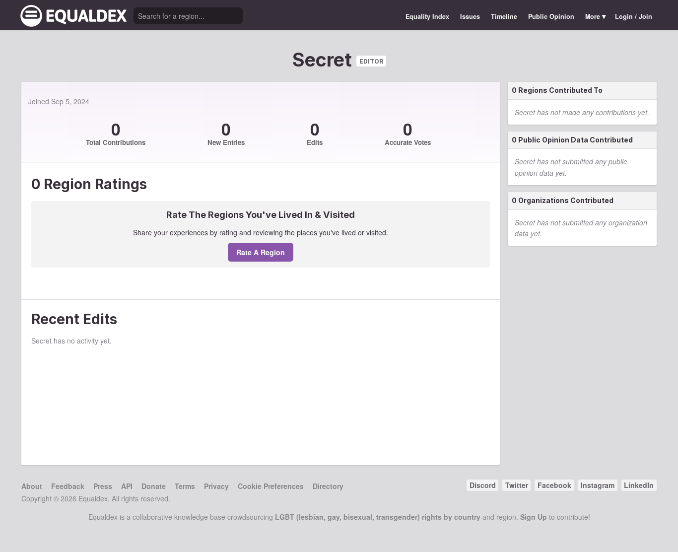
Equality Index (427, 16)
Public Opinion (551, 16)
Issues (470, 16)
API (127, 486)
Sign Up (533, 517)
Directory (328, 486)
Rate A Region (260, 252)
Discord (483, 485)
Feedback (67, 486)
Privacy (216, 486)
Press (102, 486)
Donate (153, 486)
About (31, 486)
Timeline (504, 16)
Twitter (516, 485)
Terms (185, 486)
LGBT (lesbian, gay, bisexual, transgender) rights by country (377, 517)
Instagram (597, 485)
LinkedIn (639, 485)
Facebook (554, 485)
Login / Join (633, 16)
